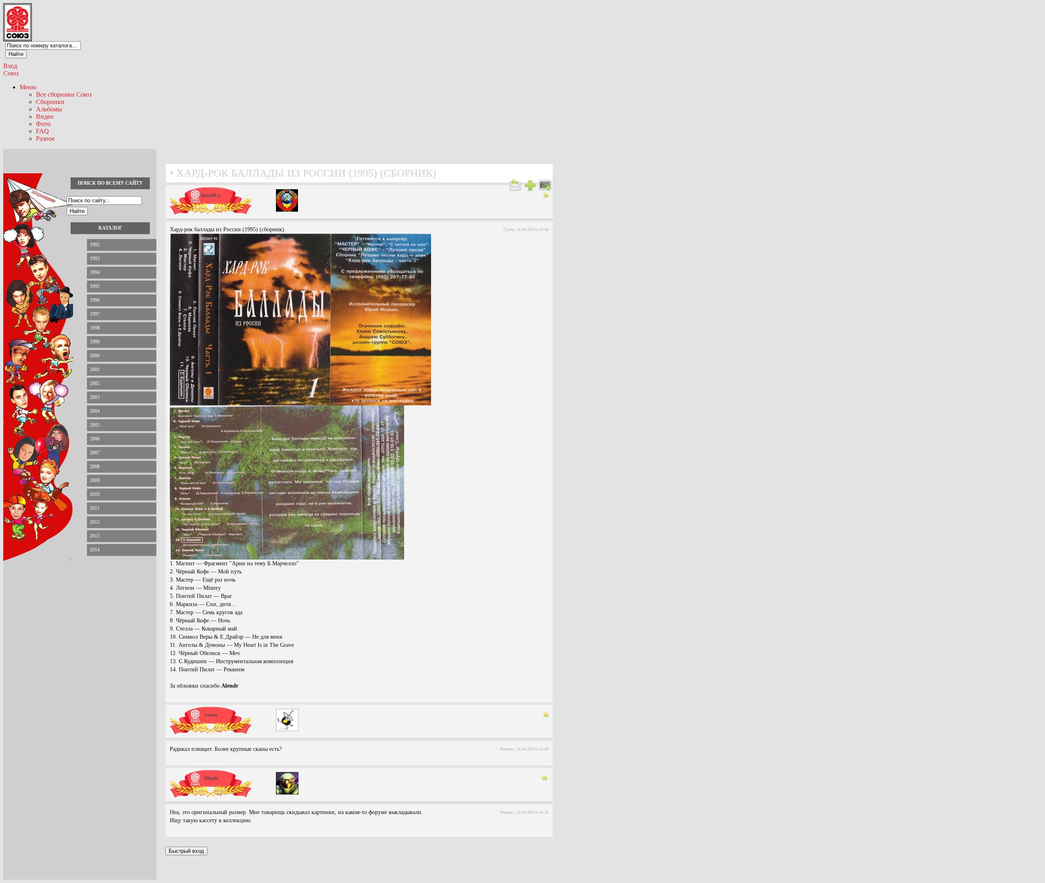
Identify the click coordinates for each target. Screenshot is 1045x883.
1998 (95, 328)
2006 (95, 439)
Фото (43, 123)
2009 (95, 480)
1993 (95, 258)
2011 (95, 508)
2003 (95, 397)
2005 (95, 425)
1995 (95, 286)
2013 (95, 536)
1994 (95, 272)
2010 (95, 494)
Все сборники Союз (63, 94)
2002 (95, 383)
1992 (95, 245)
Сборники (50, 101)
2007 (95, 453)
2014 (95, 550)
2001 (95, 369)
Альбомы (49, 109)
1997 (95, 314)
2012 (95, 522)
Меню (28, 87)
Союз (10, 73)
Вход (10, 65)
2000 (95, 356)
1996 (95, 300)
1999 (95, 342)
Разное (45, 138)
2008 (95, 466)
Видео (44, 116)
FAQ (42, 131)
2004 (95, 411)
